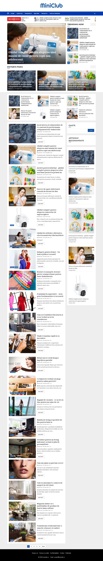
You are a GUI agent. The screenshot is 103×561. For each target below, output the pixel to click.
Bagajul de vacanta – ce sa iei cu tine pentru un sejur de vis (50, 401)
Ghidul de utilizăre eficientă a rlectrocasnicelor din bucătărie (86, 112)
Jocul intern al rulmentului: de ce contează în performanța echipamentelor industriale (27, 100)
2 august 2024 (84, 61)
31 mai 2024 (46, 298)
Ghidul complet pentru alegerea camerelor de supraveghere (55, 112)
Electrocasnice (19, 246)
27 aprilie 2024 (47, 530)
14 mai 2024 (46, 424)
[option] (36, 43)
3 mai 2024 (46, 487)
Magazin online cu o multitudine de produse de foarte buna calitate (48, 506)
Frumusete (28, 13)
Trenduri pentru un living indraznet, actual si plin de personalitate (48, 442)
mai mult (40, 142)
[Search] (95, 13)
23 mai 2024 (46, 362)
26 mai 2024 (46, 340)
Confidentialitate (54, 553)
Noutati (10, 48)
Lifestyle (19, 13)
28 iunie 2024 (54, 117)
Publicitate (68, 553)
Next (43, 546)
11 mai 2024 (46, 446)
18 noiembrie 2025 (20, 62)
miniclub (40, 256)
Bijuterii (36, 13)
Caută (72, 125)
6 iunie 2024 (46, 256)
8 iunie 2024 (83, 117)
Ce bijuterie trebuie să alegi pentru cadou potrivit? (49, 380)
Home (12, 13)
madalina (11, 62)
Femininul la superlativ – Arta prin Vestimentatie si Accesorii (50, 295)
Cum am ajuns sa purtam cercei (50, 463)
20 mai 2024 (46, 383)
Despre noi (35, 553)
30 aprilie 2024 (47, 510)
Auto (11, 351)
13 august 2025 (84, 49)
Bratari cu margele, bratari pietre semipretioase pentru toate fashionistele (49, 274)
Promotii (44, 13)
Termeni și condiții (44, 553)
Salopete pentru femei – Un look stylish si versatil (48, 253)
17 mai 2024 (46, 404)
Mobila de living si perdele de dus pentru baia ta (49, 421)
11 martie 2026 (47, 131)
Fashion (12, 267)
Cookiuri (62, 553)
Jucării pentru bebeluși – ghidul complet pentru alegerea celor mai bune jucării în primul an (88, 45)
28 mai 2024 (46, 321)
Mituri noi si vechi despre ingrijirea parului (48, 359)
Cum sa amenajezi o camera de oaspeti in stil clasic (49, 484)
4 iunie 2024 (46, 278)
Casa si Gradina (55, 13)
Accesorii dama (14, 288)
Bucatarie (13, 246)
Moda (16, 267)
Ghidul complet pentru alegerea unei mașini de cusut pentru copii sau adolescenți (32, 55)
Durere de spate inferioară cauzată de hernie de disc (87, 57)
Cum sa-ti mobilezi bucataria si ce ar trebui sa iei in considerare (50, 317)
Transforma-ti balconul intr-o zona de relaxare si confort (49, 527)
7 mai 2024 (46, 465)
